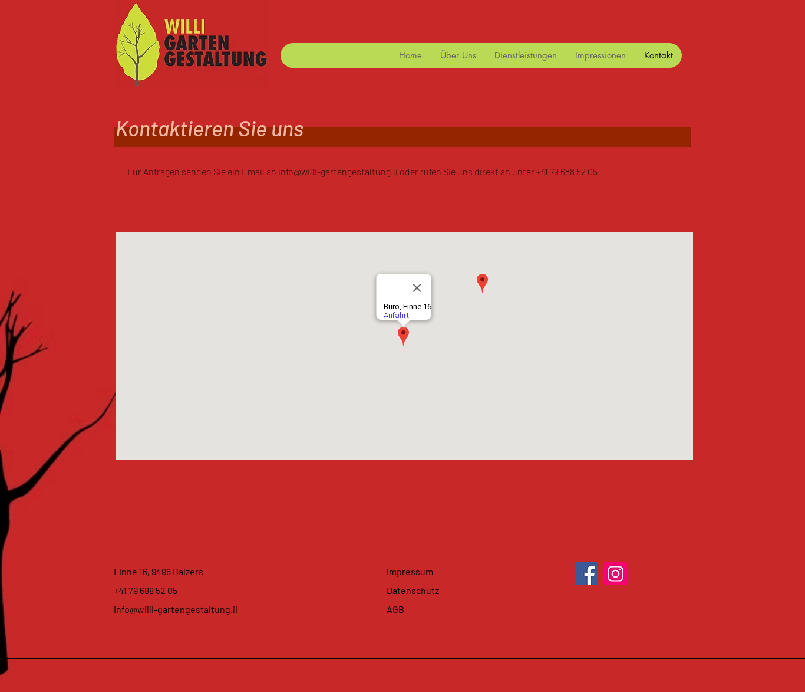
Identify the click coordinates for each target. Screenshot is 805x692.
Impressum (410, 571)
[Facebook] (586, 573)
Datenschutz (413, 590)
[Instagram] (615, 573)
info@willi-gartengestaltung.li (338, 171)
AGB (395, 609)
